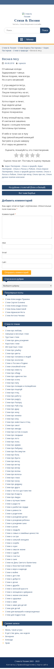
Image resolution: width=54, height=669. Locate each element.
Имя (4, 243)
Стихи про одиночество (16, 376)
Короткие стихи (12, 343)
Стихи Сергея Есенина (15, 302)
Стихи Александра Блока (16, 305)
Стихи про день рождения (16, 340)
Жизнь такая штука (13, 630)
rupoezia (22, 63)
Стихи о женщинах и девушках (18, 592)
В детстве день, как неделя (17, 633)
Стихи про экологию (14, 360)
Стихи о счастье (12, 556)
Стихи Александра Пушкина (17, 299)
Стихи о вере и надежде (16, 569)
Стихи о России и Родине (16, 363)
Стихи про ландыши (14, 435)
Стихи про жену (12, 412)
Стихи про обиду (12, 373)
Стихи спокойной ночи (15, 366)
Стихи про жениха (13, 415)
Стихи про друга (12, 487)
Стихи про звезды (13, 428)
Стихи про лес (39, 174)
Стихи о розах (11, 526)
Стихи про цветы (12, 353)
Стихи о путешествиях (15, 500)
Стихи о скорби (12, 543)
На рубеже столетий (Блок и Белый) (27, 187)
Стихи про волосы (13, 474)
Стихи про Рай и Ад (13, 405)
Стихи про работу (13, 396)
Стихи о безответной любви (18, 566)
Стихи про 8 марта (13, 494)
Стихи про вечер (12, 468)
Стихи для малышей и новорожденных (22, 611)
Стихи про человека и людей (18, 356)
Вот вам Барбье (27, 193)
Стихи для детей (12, 608)
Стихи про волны (12, 471)
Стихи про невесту (13, 369)
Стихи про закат (12, 425)
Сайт (4, 262)
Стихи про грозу (12, 481)
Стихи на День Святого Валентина (20, 562)
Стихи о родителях (13, 513)
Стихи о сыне (11, 559)
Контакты (10, 664)
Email (4, 252)
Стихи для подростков (15, 615)
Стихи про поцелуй (13, 389)
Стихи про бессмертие (15, 451)
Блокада (9, 639)
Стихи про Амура (12, 497)
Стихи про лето (12, 438)
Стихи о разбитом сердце (16, 507)
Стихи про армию (13, 445)
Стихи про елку (12, 419)
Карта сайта (42, 664)
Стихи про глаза (12, 477)
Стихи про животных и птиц (17, 422)
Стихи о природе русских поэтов (28, 171)
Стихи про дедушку (13, 484)
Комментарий (9, 214)
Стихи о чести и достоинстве (18, 490)
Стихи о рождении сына (15, 523)
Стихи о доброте (12, 579)
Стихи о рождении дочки (16, 517)
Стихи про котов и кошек (16, 432)
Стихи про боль (12, 454)
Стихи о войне (11, 572)
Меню (29, 39)
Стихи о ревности (13, 510)
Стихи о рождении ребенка (17, 520)
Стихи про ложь (12, 441)
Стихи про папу (12, 383)
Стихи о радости (12, 503)
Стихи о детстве (12, 575)
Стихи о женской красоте (16, 588)
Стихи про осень (12, 379)
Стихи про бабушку (13, 448)
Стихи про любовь (13, 330)
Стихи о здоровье (13, 598)
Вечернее (9, 636)
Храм (7, 643)
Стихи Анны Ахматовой (15, 309)
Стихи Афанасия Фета (15, 312)
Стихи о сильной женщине (17, 539)
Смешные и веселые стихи (17, 334)
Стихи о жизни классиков (16, 595)
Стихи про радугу (13, 399)
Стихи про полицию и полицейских (20, 386)
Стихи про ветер (12, 464)
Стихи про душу (12, 409)
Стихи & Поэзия (27, 20)
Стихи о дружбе (12, 585)
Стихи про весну (24, 174)
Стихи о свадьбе (12, 530)
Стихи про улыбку (13, 350)
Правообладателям (26, 664)
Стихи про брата (12, 458)
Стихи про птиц (12, 392)
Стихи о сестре (12, 536)
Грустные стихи (12, 337)
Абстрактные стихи (14, 347)
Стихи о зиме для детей (15, 605)
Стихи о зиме (11, 602)
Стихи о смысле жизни (15, 549)
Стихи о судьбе (12, 552)
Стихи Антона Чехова (15, 315)
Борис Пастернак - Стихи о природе (21, 166)
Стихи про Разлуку (13, 402)
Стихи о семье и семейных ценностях (22, 533)
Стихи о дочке (11, 582)
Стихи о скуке (11, 546)
